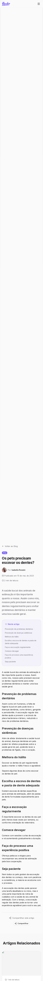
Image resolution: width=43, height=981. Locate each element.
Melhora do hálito (12, 637)
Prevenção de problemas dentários (19, 629)
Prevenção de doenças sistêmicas (18, 633)
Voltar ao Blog (11, 546)
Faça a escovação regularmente (17, 647)
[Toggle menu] (38, 3)
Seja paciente (10, 662)
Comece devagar (12, 651)
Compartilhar (23, 923)
